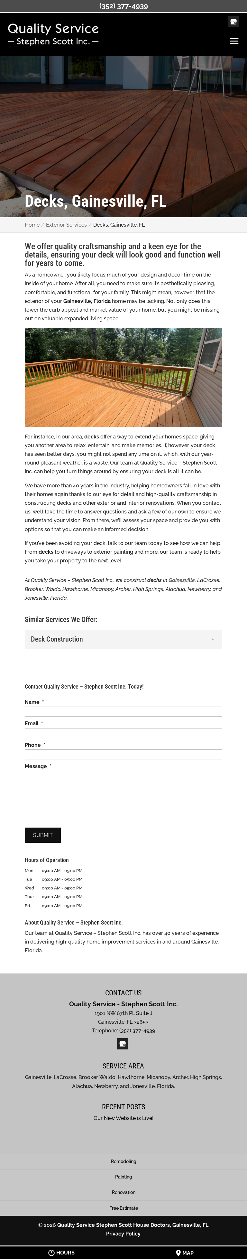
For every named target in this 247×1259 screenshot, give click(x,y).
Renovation (123, 1192)
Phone (35, 745)
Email (34, 723)
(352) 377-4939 (123, 6)
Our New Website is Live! (123, 1118)
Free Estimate (123, 1208)
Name (34, 702)
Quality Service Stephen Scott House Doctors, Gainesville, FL (132, 1225)
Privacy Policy (123, 1234)
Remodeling (123, 1161)
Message (38, 766)
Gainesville (182, 580)
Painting (123, 1176)
